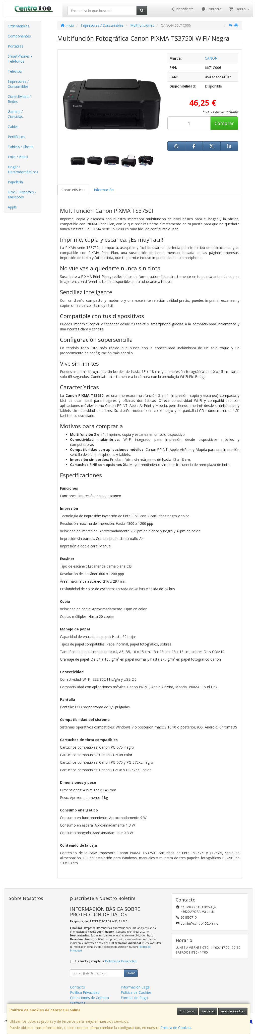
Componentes (19, 36)
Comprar (224, 123)
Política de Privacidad (121, 961)
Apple (12, 207)
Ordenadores (18, 26)
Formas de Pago (134, 997)
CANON (211, 58)
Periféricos (16, 136)
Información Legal (135, 987)
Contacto (214, 9)
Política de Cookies (175, 1027)
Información (104, 189)
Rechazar (208, 1011)
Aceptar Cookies (233, 1011)
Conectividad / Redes (19, 99)
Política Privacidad (84, 992)
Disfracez (77, 1003)
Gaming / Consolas (15, 114)
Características (73, 189)
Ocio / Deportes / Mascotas (22, 194)
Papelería (15, 182)
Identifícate (184, 9)
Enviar (130, 973)
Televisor (15, 71)
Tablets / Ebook (20, 146)
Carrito (240, 9)
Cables (13, 126)
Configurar (187, 1011)
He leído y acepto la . (106, 961)
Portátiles (15, 46)
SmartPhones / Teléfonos (20, 59)
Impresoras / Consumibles (18, 84)
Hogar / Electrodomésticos (23, 169)
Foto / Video (18, 156)
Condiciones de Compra (89, 997)
